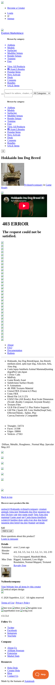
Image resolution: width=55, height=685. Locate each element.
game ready (27, 514)
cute (15, 514)
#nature (31, 522)
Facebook (12, 630)
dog (20, 514)
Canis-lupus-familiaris (35, 517)
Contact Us (12, 676)
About (10, 345)
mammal (5, 517)
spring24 (5, 509)
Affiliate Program (15, 650)
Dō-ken (9, 514)
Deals (10, 77)
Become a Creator (16, 8)
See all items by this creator (28, 586)
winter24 (5, 520)
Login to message (9, 539)
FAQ (9, 347)
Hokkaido (15, 509)
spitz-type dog (30, 520)
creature (43, 509)
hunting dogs (16, 520)
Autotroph (29, 681)
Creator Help (13, 670)
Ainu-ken (13, 512)
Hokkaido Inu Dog (28, 512)
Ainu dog (43, 514)
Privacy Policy (23, 602)
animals (5, 512)
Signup (10, 18)
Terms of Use (7, 602)
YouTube (11, 636)
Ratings (11, 353)
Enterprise (12, 653)
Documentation (14, 350)
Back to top (6, 497)
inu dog (24, 522)
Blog (9, 673)
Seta (36, 514)
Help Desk (12, 668)
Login (10, 13)
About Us (12, 647)
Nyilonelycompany (33, 185)
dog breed (42, 520)
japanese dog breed (10, 522)
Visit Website (8, 586)
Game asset (15, 517)
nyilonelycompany (29, 509)
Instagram (12, 633)
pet (23, 517)
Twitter (10, 627)
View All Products (16, 66)
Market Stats (13, 656)
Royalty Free (20, 565)
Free (9, 61)
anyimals (40, 522)
